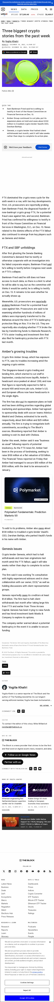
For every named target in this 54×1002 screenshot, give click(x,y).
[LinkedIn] (9, 871)
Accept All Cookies (27, 998)
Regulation (5, 907)
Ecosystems (6, 897)
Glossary (4, 936)
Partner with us (13, 762)
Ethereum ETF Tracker (37, 903)
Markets (4, 903)
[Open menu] (51, 9)
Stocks (31, 907)
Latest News (6, 884)
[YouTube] (33, 871)
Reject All (27, 990)
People (31, 936)
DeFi (3, 894)
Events (31, 933)
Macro (4, 900)
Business (5, 887)
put (22, 401)
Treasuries (32, 910)
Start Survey (42, 147)
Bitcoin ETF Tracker (36, 900)
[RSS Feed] (50, 871)
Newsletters (33, 930)
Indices (31, 890)
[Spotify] (38, 871)
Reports (4, 930)
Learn (3, 933)
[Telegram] (27, 871)
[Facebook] (21, 871)
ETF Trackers (33, 897)
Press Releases (7, 916)
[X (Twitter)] (4, 871)
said (49, 264)
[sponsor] (10, 822)
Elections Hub (7, 913)
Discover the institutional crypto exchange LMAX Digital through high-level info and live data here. (27, 3)
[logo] (3, 9)
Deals (3, 890)
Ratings (31, 913)
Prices (30, 887)
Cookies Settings (27, 982)
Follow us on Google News (20, 754)
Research (5, 927)
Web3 (3, 910)
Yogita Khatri (11, 41)
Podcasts (32, 927)
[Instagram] (15, 871)
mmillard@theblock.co (12, 726)
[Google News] (44, 871)
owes (41, 528)
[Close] (50, 942)
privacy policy (37, 972)
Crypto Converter (35, 894)
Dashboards (33, 884)
